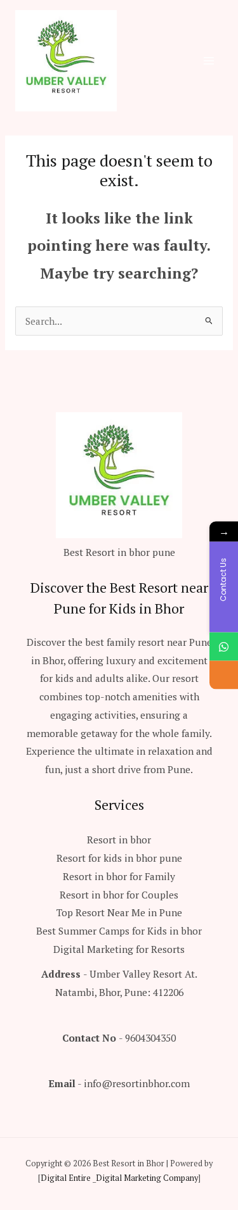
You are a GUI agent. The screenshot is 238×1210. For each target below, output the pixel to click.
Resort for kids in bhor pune (119, 858)
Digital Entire (66, 1178)
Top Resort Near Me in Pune (119, 912)
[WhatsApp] (223, 646)
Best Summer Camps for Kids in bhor (119, 930)
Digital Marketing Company (147, 1178)
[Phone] (223, 674)
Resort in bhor (119, 839)
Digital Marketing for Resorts (119, 949)
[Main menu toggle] (209, 60)
